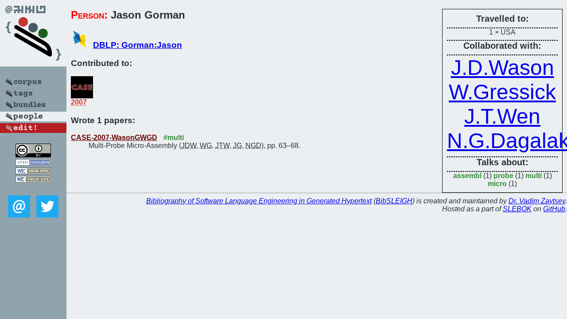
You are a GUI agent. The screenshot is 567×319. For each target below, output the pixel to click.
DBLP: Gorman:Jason (137, 45)
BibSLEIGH (394, 201)
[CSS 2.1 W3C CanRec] (33, 189)
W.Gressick (502, 92)
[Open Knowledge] (33, 163)
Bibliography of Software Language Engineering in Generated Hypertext (259, 201)
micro (497, 183)
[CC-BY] (33, 155)
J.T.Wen (502, 116)
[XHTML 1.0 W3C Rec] (33, 171)
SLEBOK (517, 209)
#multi (173, 137)
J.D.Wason (502, 67)
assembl (467, 175)
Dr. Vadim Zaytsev (537, 201)
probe (503, 175)
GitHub (554, 209)
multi (533, 175)
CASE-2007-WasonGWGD (114, 137)
